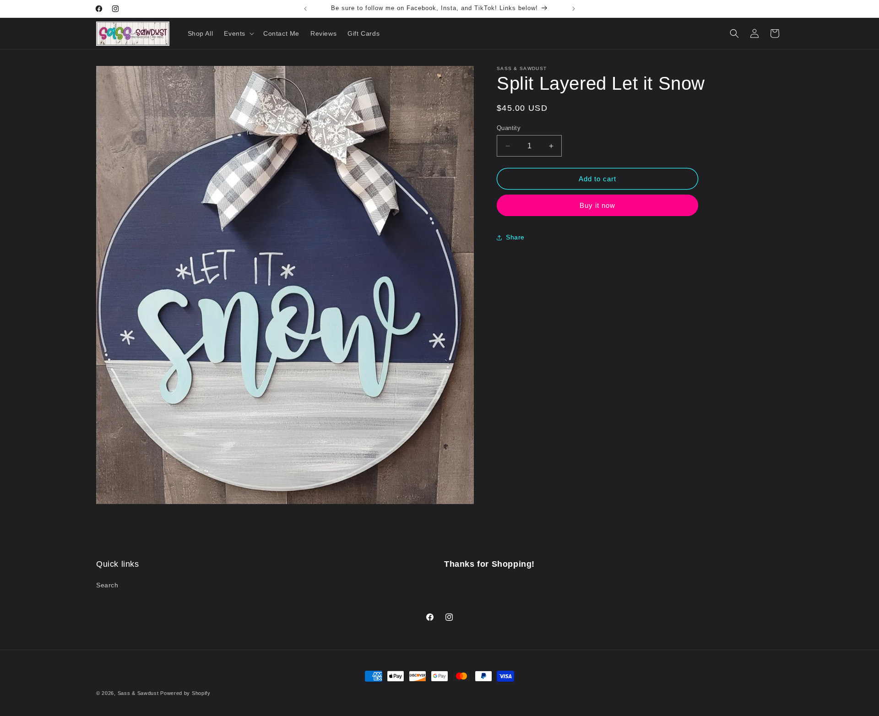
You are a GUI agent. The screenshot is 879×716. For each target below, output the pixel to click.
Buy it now (597, 205)
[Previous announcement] (305, 8)
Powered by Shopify (185, 693)
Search (107, 585)
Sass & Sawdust (138, 693)
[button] (238, 33)
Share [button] (515, 237)
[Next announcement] (574, 8)
